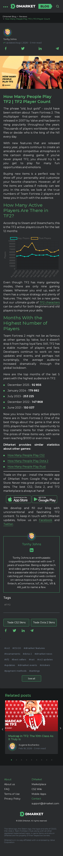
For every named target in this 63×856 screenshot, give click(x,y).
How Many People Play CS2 (26, 455)
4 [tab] (26, 760)
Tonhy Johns (9, 39)
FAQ (6, 789)
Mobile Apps (39, 793)
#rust (32, 659)
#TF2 (7, 604)
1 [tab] (11, 760)
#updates (9, 665)
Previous (2, 728)
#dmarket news (43, 653)
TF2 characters (49, 302)
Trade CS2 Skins (16, 622)
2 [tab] (16, 760)
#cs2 (7, 648)
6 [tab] (36, 760)
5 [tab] (31, 760)
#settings (34, 670)
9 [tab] (51, 760)
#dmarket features (34, 648)
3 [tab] (21, 760)
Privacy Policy (12, 798)
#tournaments (12, 653)
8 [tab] (46, 760)
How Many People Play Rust (27, 466)
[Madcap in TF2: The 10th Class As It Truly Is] (31, 715)
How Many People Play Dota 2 (28, 461)
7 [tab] (41, 760)
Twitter (8, 524)
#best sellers (19, 659)
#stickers (45, 665)
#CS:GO (16, 648)
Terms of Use (12, 793)
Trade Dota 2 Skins (44, 622)
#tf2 (6, 659)
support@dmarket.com (45, 803)
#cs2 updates (45, 659)
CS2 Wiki (37, 789)
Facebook (45, 520)
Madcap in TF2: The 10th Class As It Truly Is (30, 737)
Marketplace (39, 784)
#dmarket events (27, 665)
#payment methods (15, 670)
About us (9, 784)
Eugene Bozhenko (29, 745)
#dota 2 (27, 653)
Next (60, 728)
